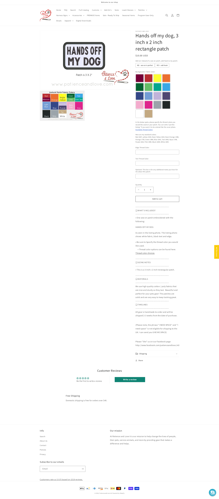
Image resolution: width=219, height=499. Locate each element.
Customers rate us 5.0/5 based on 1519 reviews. (61, 479)
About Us (43, 441)
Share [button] (140, 360)
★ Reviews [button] (216, 252)
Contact (43, 445)
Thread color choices (145, 253)
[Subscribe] (82, 469)
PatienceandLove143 (105, 493)
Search (42, 436)
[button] (96, 10)
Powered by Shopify (118, 493)
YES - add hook (162, 65)
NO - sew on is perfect (145, 65)
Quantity (138, 185)
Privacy (42, 454)
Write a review (129, 379)
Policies (43, 450)
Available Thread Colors (144, 130)
